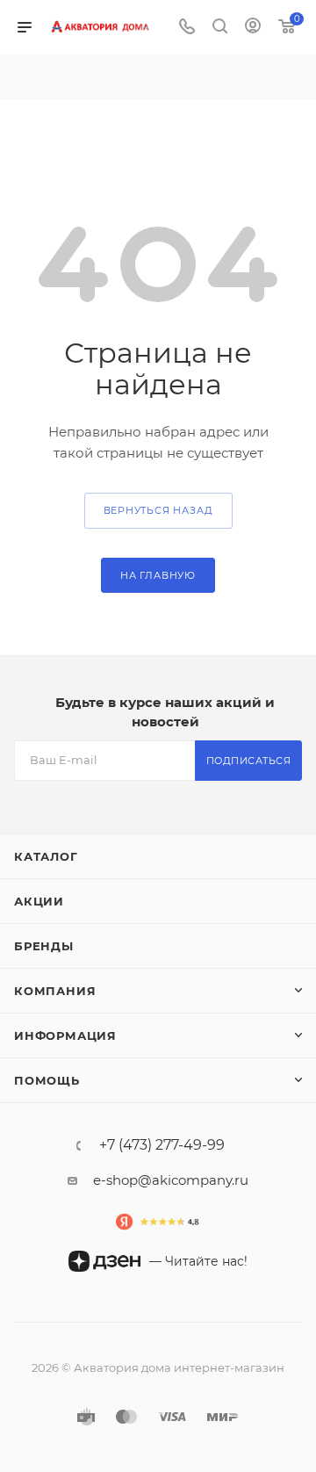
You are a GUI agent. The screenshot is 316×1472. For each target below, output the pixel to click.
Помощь (47, 1080)
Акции (39, 901)
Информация (65, 1035)
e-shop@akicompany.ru (170, 1180)
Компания (55, 991)
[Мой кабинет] (253, 27)
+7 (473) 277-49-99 (162, 1145)
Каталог (46, 856)
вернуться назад (158, 510)
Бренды (44, 946)
